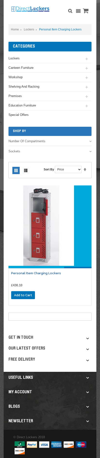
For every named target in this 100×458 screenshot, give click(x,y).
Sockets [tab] (14, 151)
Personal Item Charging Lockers (36, 273)
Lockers (29, 29)
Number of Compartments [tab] (26, 141)
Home (15, 29)
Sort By (49, 169)
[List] (25, 170)
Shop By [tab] (19, 131)
